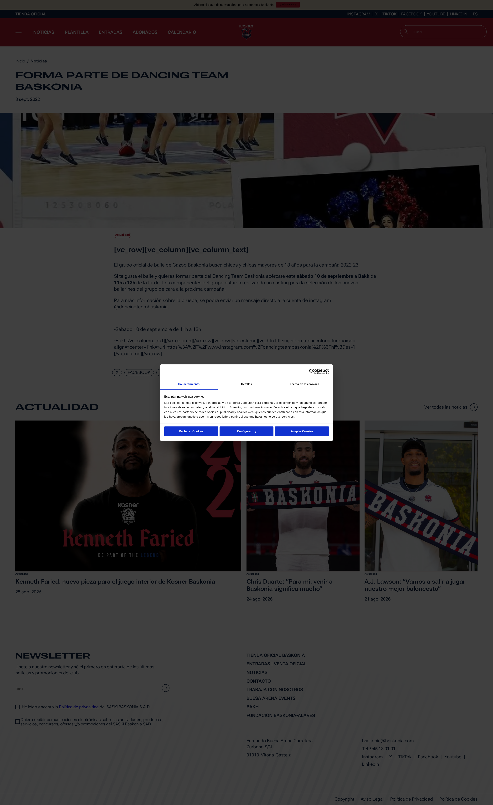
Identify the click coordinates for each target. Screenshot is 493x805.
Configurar (244, 431)
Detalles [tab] (246, 384)
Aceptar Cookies (302, 431)
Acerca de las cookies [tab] (304, 384)
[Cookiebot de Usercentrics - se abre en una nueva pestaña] (312, 371)
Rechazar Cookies (191, 431)
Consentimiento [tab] (189, 384)
